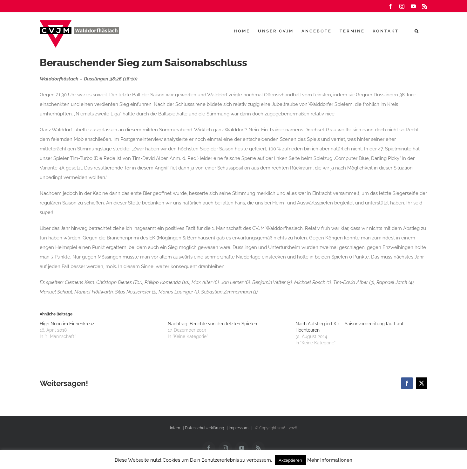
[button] (417, 30)
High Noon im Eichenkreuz (67, 323)
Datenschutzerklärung (204, 428)
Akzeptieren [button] (290, 460)
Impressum (238, 428)
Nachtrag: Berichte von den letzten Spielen (212, 323)
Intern (175, 428)
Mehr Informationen (329, 460)
